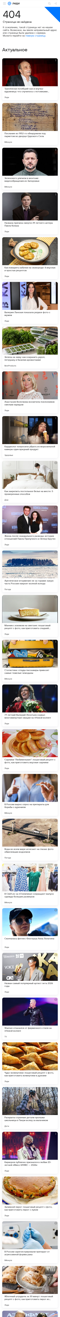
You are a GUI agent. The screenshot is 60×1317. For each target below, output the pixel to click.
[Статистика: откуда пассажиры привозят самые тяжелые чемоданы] (30, 661)
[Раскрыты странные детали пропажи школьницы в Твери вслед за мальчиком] (30, 1108)
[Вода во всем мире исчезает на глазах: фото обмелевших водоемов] (30, 840)
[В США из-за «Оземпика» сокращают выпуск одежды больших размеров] (30, 884)
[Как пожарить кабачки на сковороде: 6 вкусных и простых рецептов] (30, 258)
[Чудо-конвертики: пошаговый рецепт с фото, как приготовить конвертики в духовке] (30, 1063)
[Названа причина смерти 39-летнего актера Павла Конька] (30, 213)
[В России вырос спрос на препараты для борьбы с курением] (30, 795)
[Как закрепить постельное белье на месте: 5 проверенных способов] (30, 482)
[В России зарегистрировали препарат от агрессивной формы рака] (30, 1242)
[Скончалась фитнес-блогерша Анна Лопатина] (30, 929)
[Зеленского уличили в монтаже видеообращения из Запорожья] (30, 169)
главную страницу (35, 35)
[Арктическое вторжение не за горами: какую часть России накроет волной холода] (30, 571)
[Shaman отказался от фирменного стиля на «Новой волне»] (30, 1019)
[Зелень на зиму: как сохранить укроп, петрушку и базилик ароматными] (30, 348)
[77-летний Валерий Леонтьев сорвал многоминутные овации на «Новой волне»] (30, 705)
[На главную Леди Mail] (15, 3)
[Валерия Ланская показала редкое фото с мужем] (30, 303)
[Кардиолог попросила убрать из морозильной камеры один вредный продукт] (30, 437)
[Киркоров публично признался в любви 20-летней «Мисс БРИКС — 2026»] (30, 1153)
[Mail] (9, 3)
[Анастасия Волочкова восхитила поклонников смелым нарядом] (30, 392)
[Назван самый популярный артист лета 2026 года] (30, 974)
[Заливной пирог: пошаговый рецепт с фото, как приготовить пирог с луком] (30, 1197)
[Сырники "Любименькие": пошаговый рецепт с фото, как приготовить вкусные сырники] (30, 750)
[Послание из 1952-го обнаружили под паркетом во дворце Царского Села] (30, 124)
